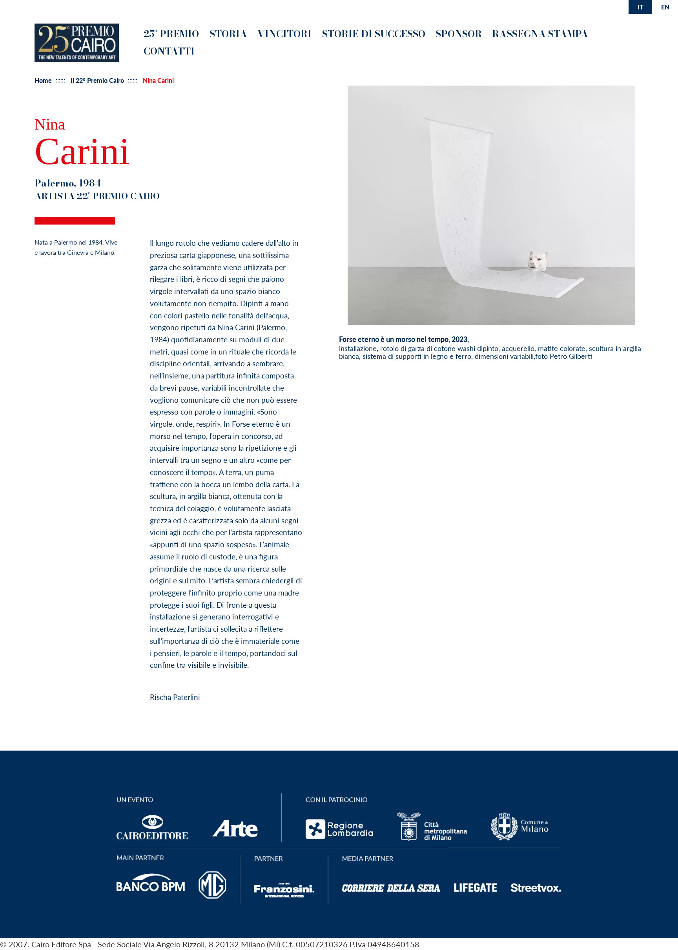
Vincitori (284, 34)
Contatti (169, 51)
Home (43, 80)
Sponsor (459, 34)
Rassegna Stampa (540, 34)
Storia (228, 34)
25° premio (171, 34)
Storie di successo (373, 34)
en (665, 7)
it (640, 7)
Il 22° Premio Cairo (97, 80)
